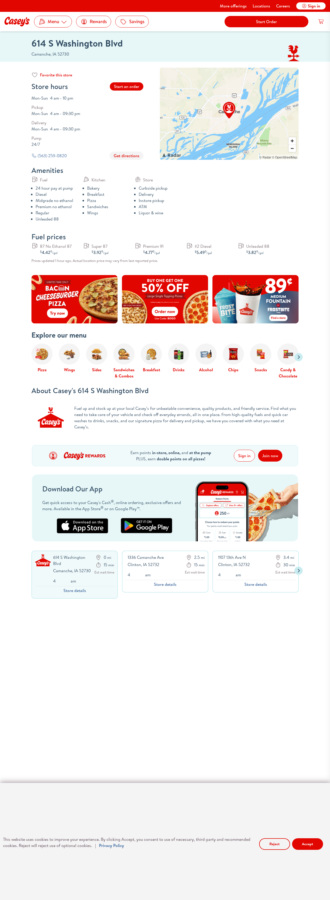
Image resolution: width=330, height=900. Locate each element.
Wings (69, 370)
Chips (233, 370)
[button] (229, 110)
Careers (283, 6)
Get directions (126, 155)
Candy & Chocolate (288, 373)
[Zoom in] (292, 141)
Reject (274, 843)
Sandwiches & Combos (124, 373)
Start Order (266, 21)
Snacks (260, 370)
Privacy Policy (111, 845)
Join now (270, 455)
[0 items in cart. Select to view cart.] (321, 21)
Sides (97, 370)
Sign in (314, 6)
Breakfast (151, 370)
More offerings (233, 6)
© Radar (265, 157)
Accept (307, 843)
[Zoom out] (292, 148)
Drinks (179, 370)
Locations (261, 6)
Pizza (42, 370)
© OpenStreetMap (284, 157)
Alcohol (206, 370)
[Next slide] (298, 357)
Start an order (126, 86)
